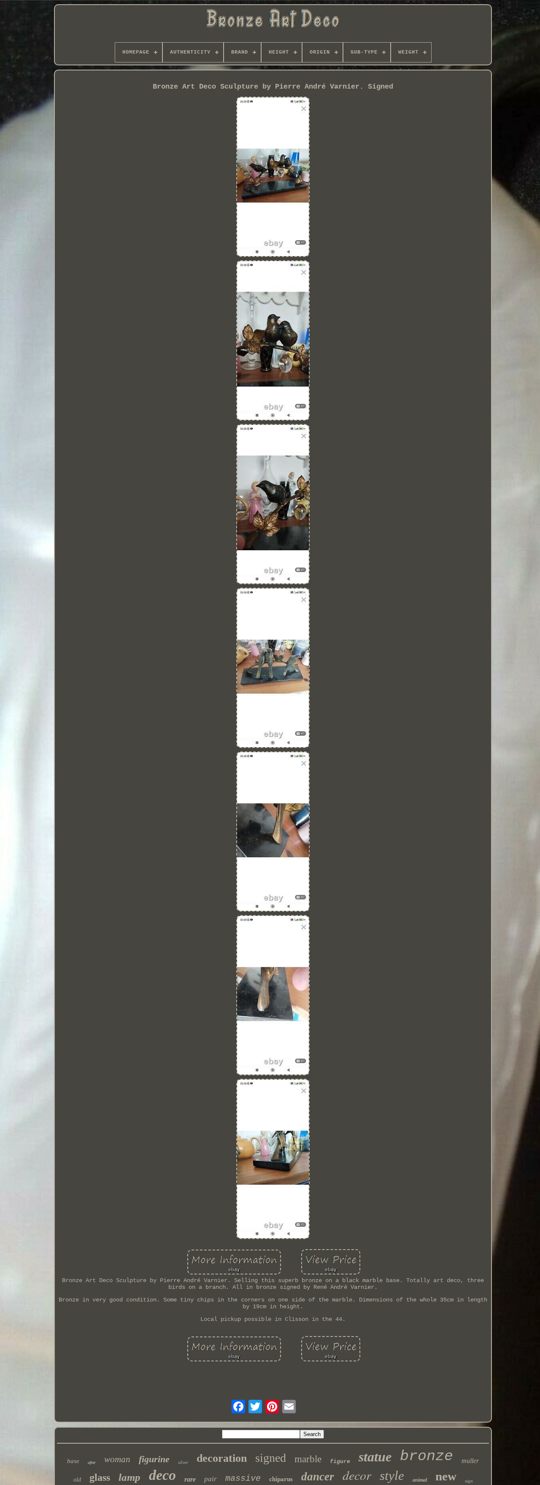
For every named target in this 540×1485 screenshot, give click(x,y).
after (92, 1462)
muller (470, 1460)
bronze (426, 1456)
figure (340, 1461)
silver (183, 1462)
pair (210, 1479)
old (77, 1480)
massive (243, 1478)
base (73, 1461)
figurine (154, 1459)
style (392, 1475)
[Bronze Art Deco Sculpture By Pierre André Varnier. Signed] (273, 177)
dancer (317, 1476)
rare (190, 1479)
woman (117, 1459)
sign (469, 1480)
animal (420, 1480)
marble (307, 1459)
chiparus (281, 1478)
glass (99, 1477)
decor (357, 1474)
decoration (222, 1458)
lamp (129, 1477)
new (445, 1476)
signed (270, 1457)
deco (162, 1475)
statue (375, 1456)
